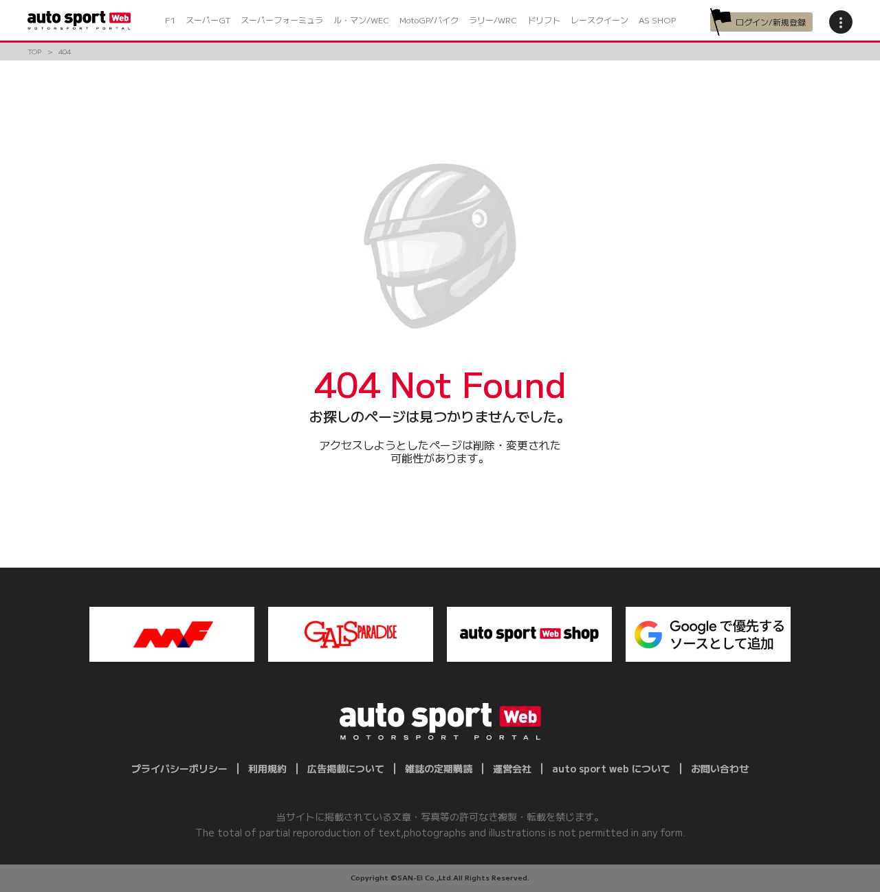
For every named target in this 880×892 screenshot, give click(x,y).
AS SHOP (657, 19)
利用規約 (267, 768)
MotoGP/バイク (429, 19)
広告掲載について (345, 768)
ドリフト (543, 19)
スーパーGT (208, 19)
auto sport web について (611, 768)
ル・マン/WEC (361, 19)
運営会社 (512, 768)
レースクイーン (599, 19)
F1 (170, 19)
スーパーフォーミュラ (282, 19)
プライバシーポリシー (179, 768)
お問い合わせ (720, 768)
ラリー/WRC (493, 19)
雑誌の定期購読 (438, 768)
